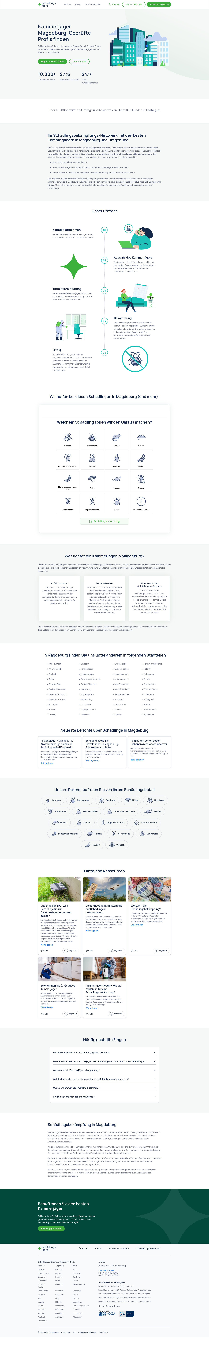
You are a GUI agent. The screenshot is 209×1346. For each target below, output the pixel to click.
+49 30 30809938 (133, 4)
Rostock (41, 1317)
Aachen (41, 1265)
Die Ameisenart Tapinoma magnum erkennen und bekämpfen (124, 1293)
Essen (75, 1280)
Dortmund (42, 1277)
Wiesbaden (77, 1317)
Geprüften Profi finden (52, 61)
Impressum (65, 1332)
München (59, 1309)
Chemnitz (77, 1273)
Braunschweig (44, 1273)
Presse (98, 1248)
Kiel (39, 1298)
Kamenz (41, 1294)
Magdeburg (77, 1302)
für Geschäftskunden (118, 1248)
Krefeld (76, 1298)
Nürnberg (59, 1313)
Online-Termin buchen (159, 4)
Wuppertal (42, 1320)
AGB (74, 1332)
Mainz (40, 1305)
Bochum (59, 1269)
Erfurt (57, 1280)
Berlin (75, 1265)
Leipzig (41, 1302)
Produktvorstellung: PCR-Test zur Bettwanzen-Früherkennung (124, 1290)
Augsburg (59, 1265)
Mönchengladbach (81, 1305)
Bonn (75, 1269)
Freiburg (58, 1284)
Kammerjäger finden (51, 1228)
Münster (76, 1309)
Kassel (75, 1294)
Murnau (41, 1313)
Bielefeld (41, 1269)
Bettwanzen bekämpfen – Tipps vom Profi (116, 1286)
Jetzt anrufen (79, 61)
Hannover (77, 1290)
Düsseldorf (42, 1280)
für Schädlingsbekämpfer (148, 1248)
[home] (47, 4)
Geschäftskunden (92, 4)
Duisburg (76, 1277)
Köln (57, 1298)
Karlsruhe (59, 1294)
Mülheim (41, 1309)
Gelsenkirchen (79, 1284)
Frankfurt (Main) (41, 1285)
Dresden (59, 1277)
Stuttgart (59, 1317)
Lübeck (58, 1302)
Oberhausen (78, 1313)
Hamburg (59, 1290)
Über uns (83, 1248)
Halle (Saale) (43, 1290)
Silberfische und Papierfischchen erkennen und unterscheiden (124, 1301)
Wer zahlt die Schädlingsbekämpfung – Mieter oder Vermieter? (124, 1297)
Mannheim (59, 1305)
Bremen (58, 1273)
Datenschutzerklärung (87, 1332)
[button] (67, 4)
